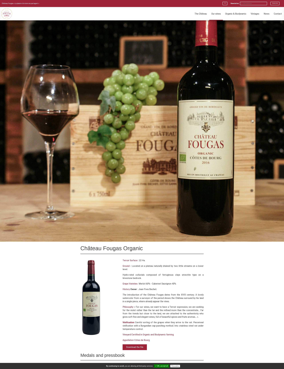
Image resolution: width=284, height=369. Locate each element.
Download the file (134, 347)
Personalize (175, 366)
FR (225, 3)
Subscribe (275, 3)
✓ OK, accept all (161, 366)
